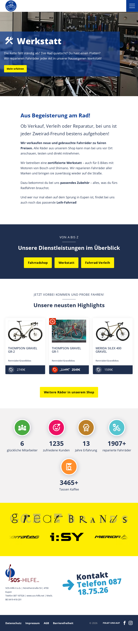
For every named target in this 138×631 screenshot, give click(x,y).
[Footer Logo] (29, 573)
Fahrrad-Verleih (97, 263)
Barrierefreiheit (63, 623)
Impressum (32, 623)
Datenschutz (13, 623)
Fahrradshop (38, 263)
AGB (46, 623)
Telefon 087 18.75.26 (99, 586)
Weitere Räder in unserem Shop (69, 392)
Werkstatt (66, 263)
